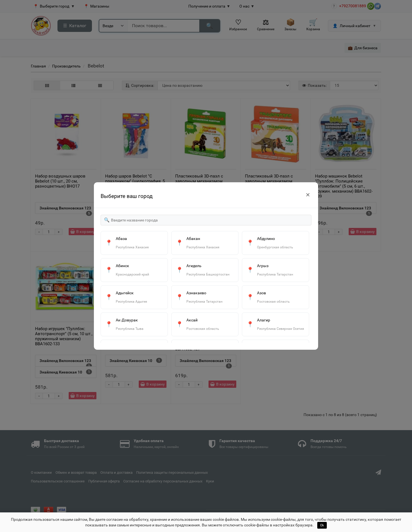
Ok (322, 525)
